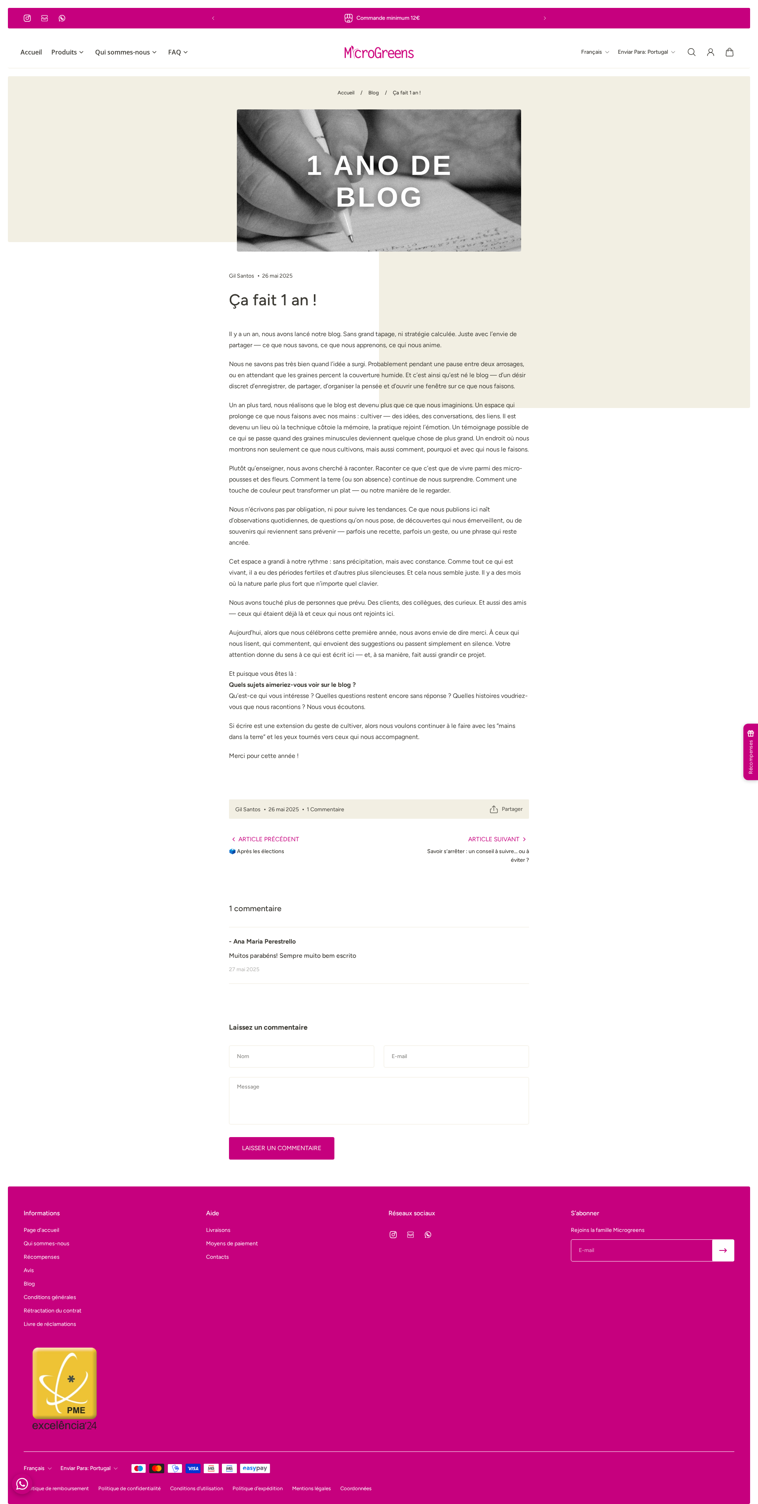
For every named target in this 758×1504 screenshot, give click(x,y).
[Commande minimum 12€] (379, 18)
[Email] (44, 18)
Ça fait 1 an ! (407, 93)
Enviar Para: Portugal (85, 1468)
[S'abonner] (723, 1250)
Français (34, 1468)
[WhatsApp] (62, 18)
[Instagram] (27, 18)
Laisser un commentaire (281, 1148)
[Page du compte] (710, 52)
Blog (373, 93)
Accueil (346, 93)
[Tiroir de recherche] (691, 52)
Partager (512, 809)
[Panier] (729, 52)
